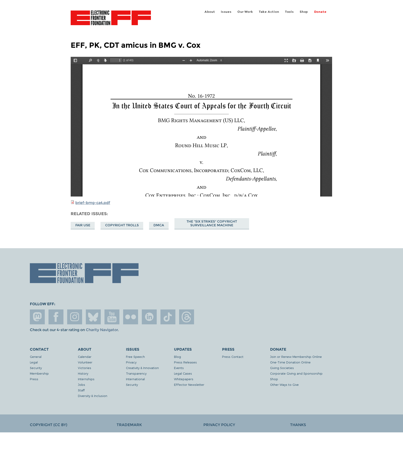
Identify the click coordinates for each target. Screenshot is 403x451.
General (36, 356)
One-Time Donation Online (290, 362)
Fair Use (82, 225)
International (135, 379)
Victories (84, 368)
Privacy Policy (219, 425)
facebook (56, 316)
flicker (130, 316)
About (210, 12)
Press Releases (185, 362)
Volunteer (85, 362)
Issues (226, 12)
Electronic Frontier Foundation (111, 20)
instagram (74, 316)
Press (34, 379)
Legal (34, 362)
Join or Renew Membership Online (296, 356)
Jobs (81, 384)
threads (186, 316)
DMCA (158, 225)
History (83, 373)
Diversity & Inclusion (92, 395)
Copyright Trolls (122, 225)
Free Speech (135, 356)
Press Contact (232, 356)
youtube (111, 316)
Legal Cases (183, 373)
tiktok (167, 316)
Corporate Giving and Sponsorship (296, 373)
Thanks (298, 425)
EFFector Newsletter (189, 384)
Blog (177, 356)
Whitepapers (183, 379)
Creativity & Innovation (142, 368)
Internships (86, 379)
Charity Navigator (102, 330)
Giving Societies (282, 368)
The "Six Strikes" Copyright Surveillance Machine (212, 223)
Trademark (129, 425)
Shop (304, 12)
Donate (320, 12)
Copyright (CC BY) (48, 425)
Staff (81, 390)
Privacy (131, 362)
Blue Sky (93, 316)
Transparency (136, 373)
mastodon (37, 316)
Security (36, 368)
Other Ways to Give (284, 384)
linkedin (149, 316)
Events (179, 368)
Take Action (269, 12)
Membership (39, 373)
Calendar (84, 356)
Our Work (245, 12)
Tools (289, 12)
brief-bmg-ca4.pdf (92, 202)
